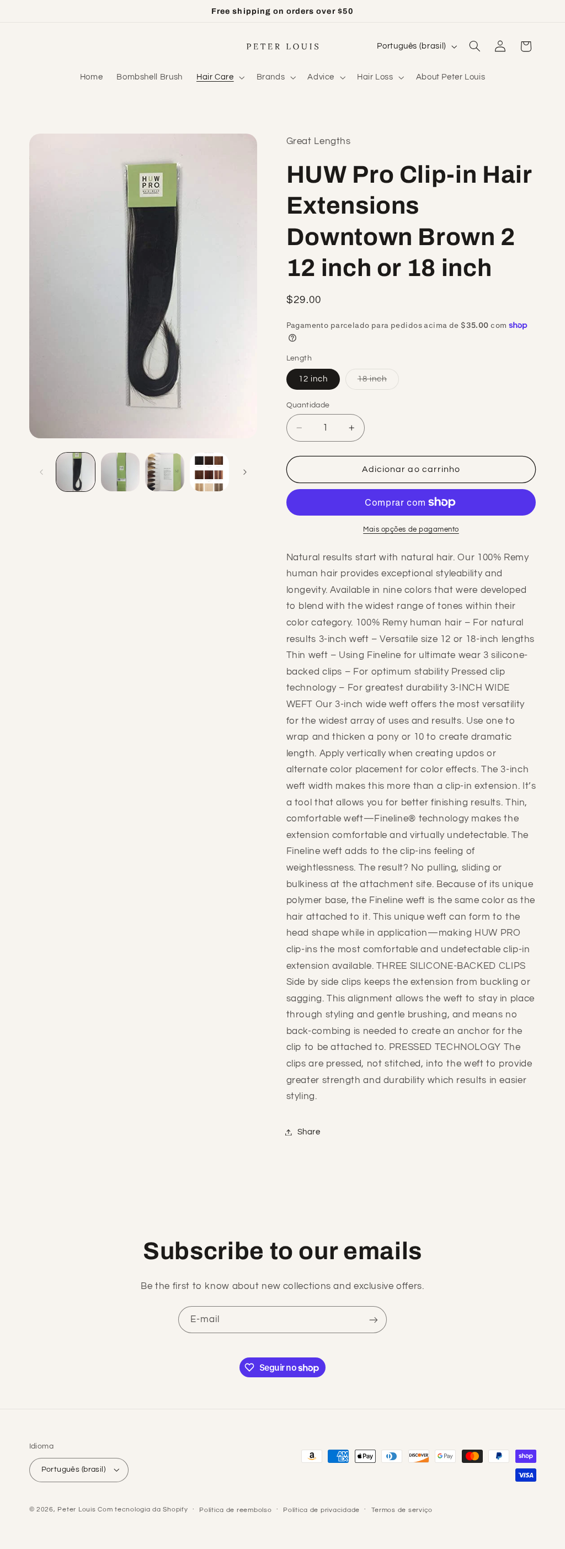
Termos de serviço (402, 1510)
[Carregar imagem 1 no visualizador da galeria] (75, 472)
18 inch (378, 382)
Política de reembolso (235, 1510)
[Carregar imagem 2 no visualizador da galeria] (120, 472)
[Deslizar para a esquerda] (41, 472)
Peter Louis (76, 1509)
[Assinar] (373, 1319)
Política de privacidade (321, 1510)
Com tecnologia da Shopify (143, 1509)
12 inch (313, 379)
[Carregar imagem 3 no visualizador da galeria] (164, 472)
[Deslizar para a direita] (245, 472)
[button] (219, 77)
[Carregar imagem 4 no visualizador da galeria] (209, 472)
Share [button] (309, 1132)
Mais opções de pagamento (411, 529)
